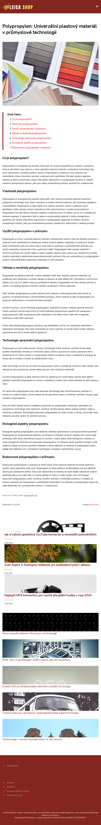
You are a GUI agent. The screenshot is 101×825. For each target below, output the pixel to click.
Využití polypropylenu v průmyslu (29, 128)
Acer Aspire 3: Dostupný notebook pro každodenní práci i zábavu (47, 565)
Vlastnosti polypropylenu (25, 123)
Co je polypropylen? (22, 119)
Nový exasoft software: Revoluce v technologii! (29, 633)
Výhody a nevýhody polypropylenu (29, 133)
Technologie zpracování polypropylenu (31, 137)
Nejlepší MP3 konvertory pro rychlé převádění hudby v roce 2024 (47, 595)
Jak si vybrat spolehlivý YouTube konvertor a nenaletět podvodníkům (50, 534)
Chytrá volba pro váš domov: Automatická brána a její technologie (40, 713)
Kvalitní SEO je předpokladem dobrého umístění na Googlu (36, 686)
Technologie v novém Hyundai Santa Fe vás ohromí (32, 739)
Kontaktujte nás (30, 495)
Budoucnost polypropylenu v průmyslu (31, 147)
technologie (94, 505)
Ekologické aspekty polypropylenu (29, 142)
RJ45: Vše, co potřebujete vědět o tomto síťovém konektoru (36, 660)
